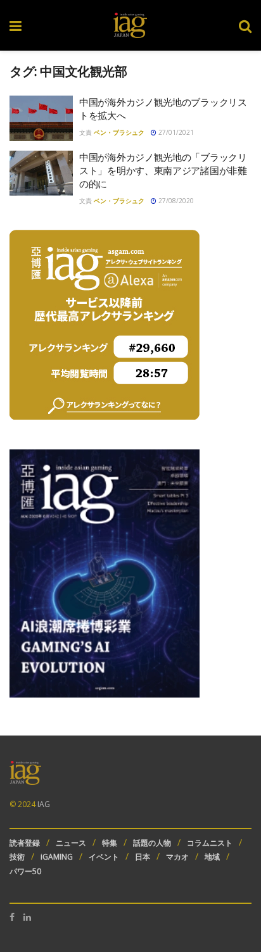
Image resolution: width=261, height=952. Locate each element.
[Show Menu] (16, 25)
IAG (43, 804)
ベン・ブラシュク (119, 132)
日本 (142, 856)
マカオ (177, 856)
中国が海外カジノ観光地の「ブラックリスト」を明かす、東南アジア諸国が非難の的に (163, 170)
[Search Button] (245, 25)
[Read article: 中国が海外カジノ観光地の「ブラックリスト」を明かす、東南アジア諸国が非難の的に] (41, 173)
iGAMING (57, 856)
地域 (212, 856)
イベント (104, 856)
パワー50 (25, 871)
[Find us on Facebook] (12, 917)
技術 (17, 856)
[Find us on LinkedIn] (27, 917)
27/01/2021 (175, 132)
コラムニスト (209, 842)
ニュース (71, 842)
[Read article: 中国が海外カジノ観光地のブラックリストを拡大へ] (41, 118)
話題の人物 (152, 842)
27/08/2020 (175, 200)
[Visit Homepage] (130, 25)
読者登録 (25, 842)
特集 (109, 842)
